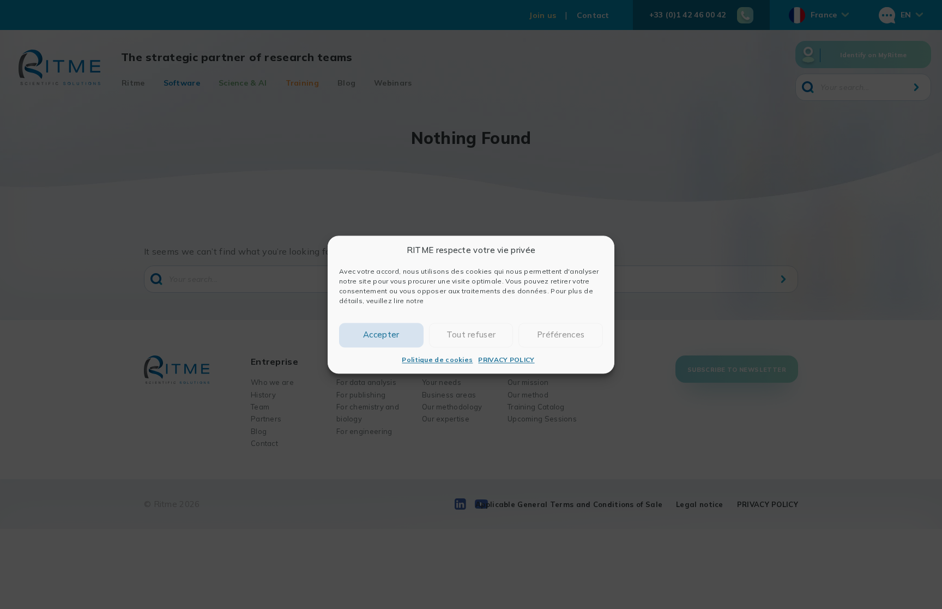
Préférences (560, 334)
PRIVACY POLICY (506, 359)
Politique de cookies (437, 359)
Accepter (381, 334)
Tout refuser (471, 334)
